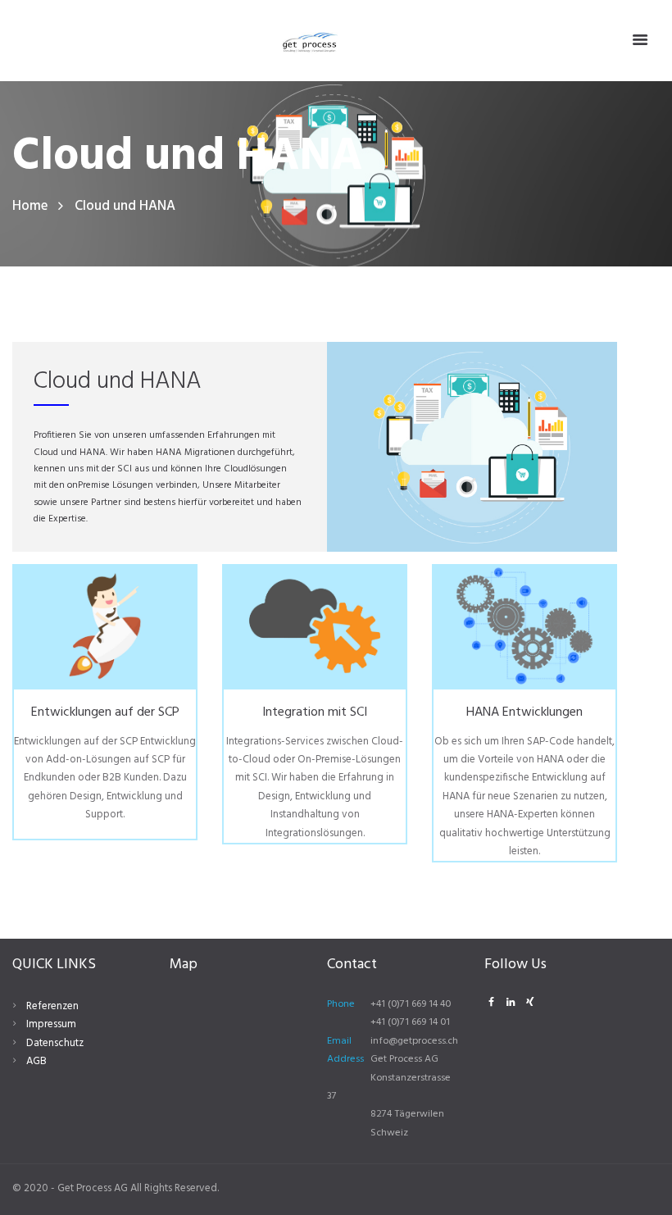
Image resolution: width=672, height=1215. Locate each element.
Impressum (51, 1024)
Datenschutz (55, 1043)
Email (339, 1041)
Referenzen (52, 1006)
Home (30, 206)
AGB (36, 1061)
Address (345, 1059)
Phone (341, 1004)
